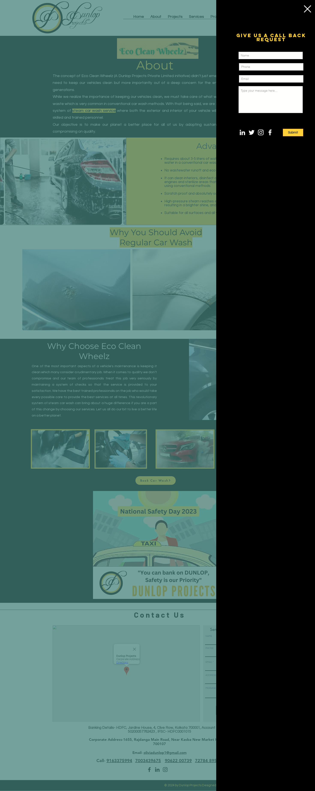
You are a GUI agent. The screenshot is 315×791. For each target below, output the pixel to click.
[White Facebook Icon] (270, 132)
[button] (307, 9)
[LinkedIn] (242, 132)
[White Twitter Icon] (251, 132)
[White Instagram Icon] (261, 132)
